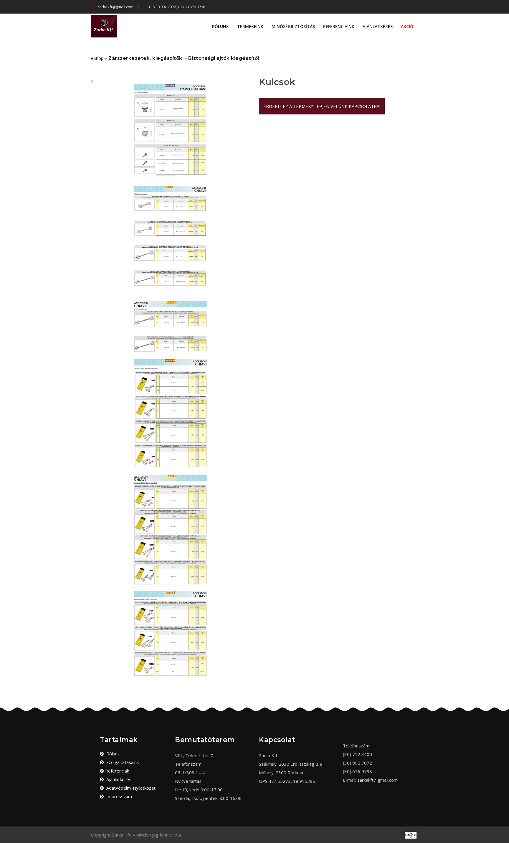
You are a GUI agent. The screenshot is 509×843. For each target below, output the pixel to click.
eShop (97, 58)
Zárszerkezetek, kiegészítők (145, 58)
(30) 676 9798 (357, 771)
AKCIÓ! (407, 26)
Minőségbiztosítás (293, 26)
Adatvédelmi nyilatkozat (130, 788)
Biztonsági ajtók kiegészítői (223, 58)
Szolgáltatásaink (122, 762)
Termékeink (250, 26)
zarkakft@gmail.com (114, 6)
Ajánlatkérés (378, 26)
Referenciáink (338, 26)
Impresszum (118, 796)
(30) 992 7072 (357, 763)
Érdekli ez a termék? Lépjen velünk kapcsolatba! (321, 106)
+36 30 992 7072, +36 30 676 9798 (176, 6)
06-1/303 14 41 (191, 772)
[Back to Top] (502, 831)
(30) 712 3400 (357, 754)
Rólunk (220, 26)
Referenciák (117, 771)
